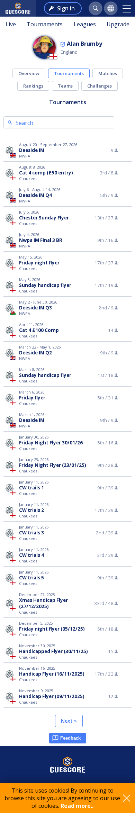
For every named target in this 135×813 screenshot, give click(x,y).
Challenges (99, 86)
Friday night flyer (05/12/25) (52, 629)
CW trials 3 (31, 533)
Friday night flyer (39, 263)
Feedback (70, 738)
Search (24, 123)
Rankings (33, 86)
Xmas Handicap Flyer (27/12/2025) (43, 603)
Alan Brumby (84, 43)
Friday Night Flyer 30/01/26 (51, 443)
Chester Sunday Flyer (44, 218)
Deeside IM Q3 (35, 308)
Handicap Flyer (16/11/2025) (51, 674)
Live (11, 24)
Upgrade (118, 24)
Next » (69, 720)
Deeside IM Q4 (35, 195)
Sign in (66, 8)
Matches (107, 73)
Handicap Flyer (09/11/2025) (51, 696)
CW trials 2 (31, 510)
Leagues (85, 24)
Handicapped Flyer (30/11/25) (53, 651)
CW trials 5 (31, 578)
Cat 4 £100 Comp (39, 330)
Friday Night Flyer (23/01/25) (52, 465)
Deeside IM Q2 (35, 353)
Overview (28, 73)
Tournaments (45, 24)
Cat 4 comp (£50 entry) (46, 173)
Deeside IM (31, 150)
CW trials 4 (31, 555)
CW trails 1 (31, 488)
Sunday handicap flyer (45, 285)
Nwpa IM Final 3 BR (40, 240)
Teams (65, 86)
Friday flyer (32, 398)
